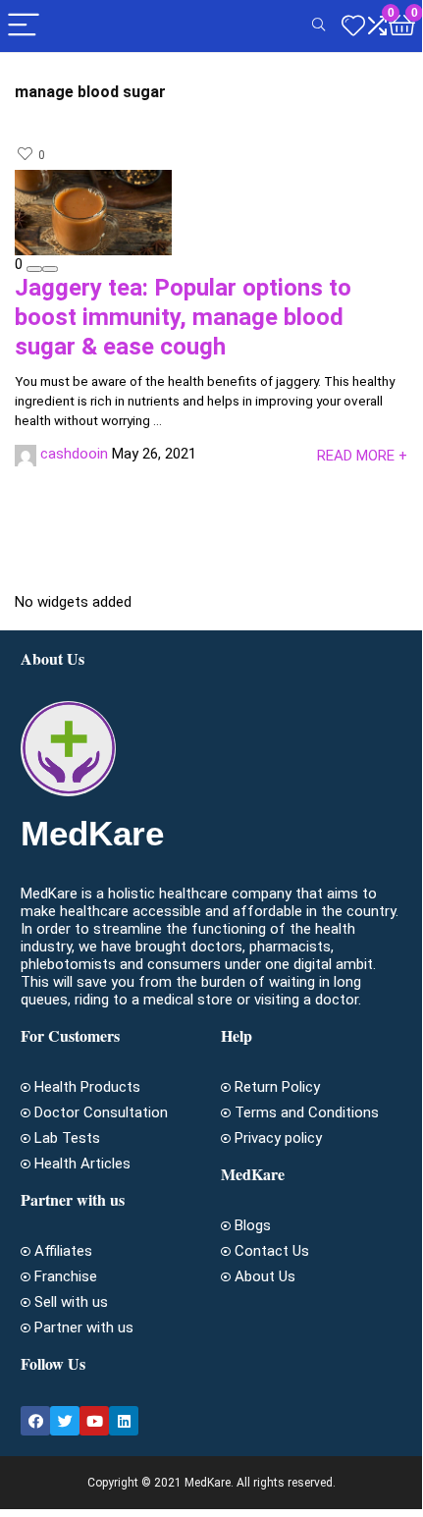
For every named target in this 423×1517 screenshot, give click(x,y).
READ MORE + (362, 455)
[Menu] (23, 26)
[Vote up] (50, 269)
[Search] (318, 26)
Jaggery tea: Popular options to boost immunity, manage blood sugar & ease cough (183, 317)
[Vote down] (34, 269)
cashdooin (74, 453)
